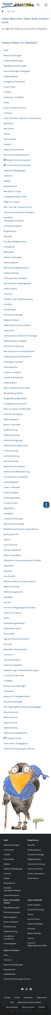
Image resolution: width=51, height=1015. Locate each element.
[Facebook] (31, 989)
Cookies (42, 1007)
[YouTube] (22, 989)
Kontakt (7, 998)
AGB (11, 1002)
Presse (17, 998)
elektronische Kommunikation (29, 1002)
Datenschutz (42, 998)
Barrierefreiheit (12, 1007)
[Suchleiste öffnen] (38, 4)
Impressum (28, 998)
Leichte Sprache (28, 1007)
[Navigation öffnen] (45, 4)
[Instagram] (27, 989)
